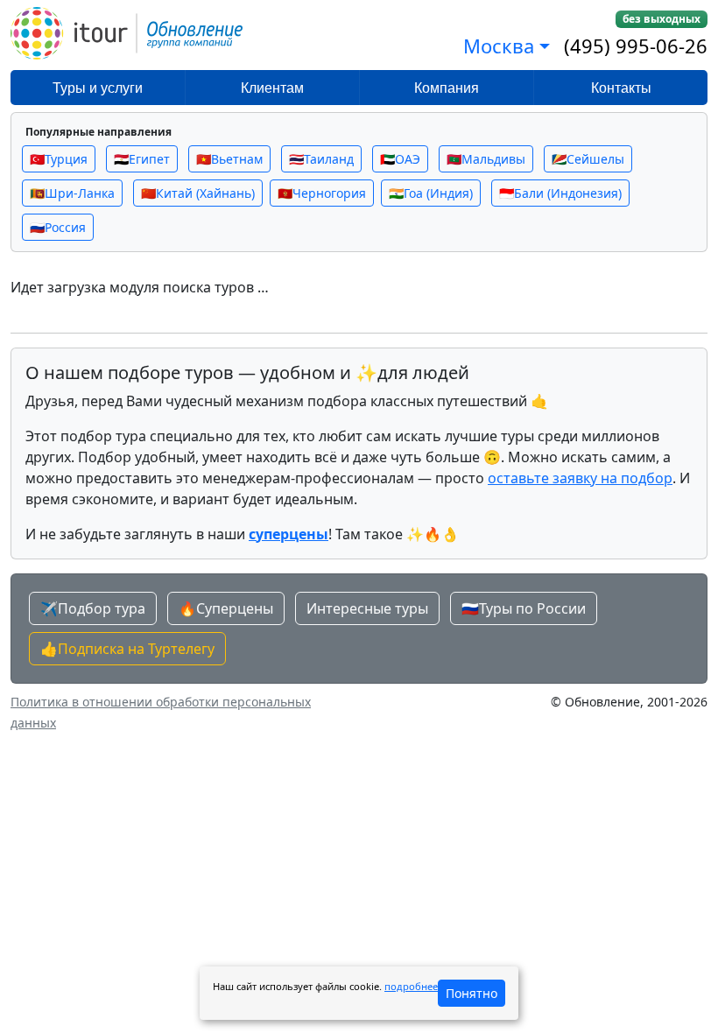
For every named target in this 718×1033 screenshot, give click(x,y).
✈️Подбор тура (92, 608)
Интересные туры (367, 608)
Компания (446, 88)
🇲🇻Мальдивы (486, 159)
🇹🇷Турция (59, 159)
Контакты (621, 88)
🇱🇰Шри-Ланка (72, 193)
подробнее (411, 986)
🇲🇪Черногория (322, 193)
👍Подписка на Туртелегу (127, 648)
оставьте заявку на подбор (580, 478)
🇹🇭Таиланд (321, 159)
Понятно (471, 993)
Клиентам (272, 88)
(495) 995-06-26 (635, 45)
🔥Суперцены (226, 608)
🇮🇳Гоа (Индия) (431, 193)
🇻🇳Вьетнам (229, 159)
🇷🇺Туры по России (523, 608)
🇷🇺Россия (58, 227)
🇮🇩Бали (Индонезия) (560, 193)
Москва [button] (498, 45)
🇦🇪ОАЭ (400, 159)
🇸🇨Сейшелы (588, 159)
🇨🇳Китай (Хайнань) (198, 193)
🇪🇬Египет (142, 159)
